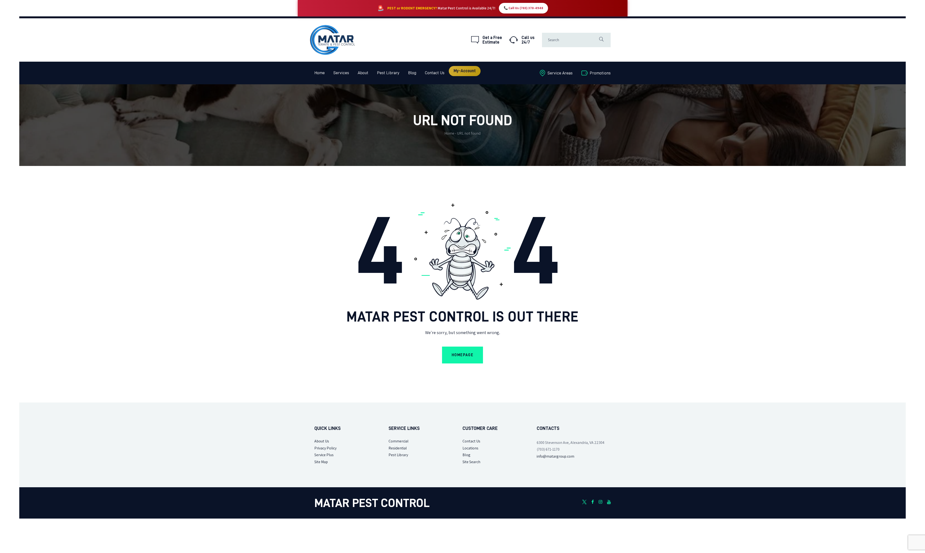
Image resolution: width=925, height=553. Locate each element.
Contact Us (471, 441)
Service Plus (324, 455)
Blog (466, 455)
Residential (398, 448)
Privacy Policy (325, 448)
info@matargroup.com (555, 456)
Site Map (321, 462)
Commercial (399, 441)
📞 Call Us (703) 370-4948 (523, 8)
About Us (321, 441)
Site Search (471, 462)
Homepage (463, 355)
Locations (470, 448)
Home (449, 133)
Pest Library (398, 455)
